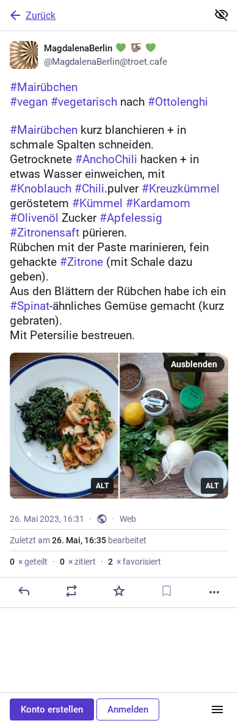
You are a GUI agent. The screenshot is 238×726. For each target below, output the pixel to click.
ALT (102, 486)
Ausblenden (194, 364)
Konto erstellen (52, 709)
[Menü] (217, 709)
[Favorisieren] (119, 591)
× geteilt (29, 561)
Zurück (41, 15)
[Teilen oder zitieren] (71, 591)
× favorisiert (134, 561)
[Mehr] (214, 592)
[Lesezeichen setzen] (166, 591)
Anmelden (127, 709)
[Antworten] (23, 591)
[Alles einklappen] (221, 14)
